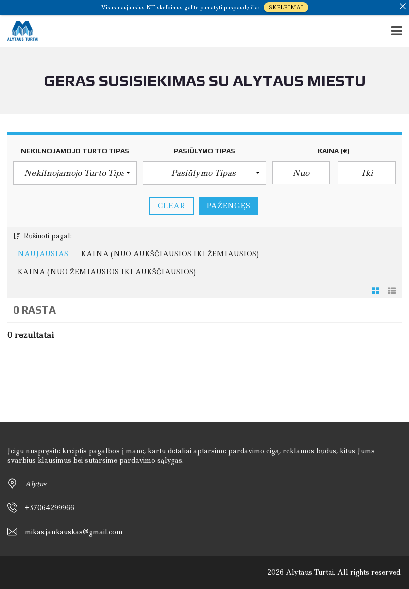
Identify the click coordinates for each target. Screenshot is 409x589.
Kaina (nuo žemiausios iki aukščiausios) (106, 271)
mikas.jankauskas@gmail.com (74, 531)
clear (171, 206)
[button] (75, 172)
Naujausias (42, 253)
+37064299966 (49, 507)
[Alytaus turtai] (19, 31)
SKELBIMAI (286, 7)
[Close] (402, 6)
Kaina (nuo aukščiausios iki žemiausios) (170, 253)
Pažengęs (228, 206)
